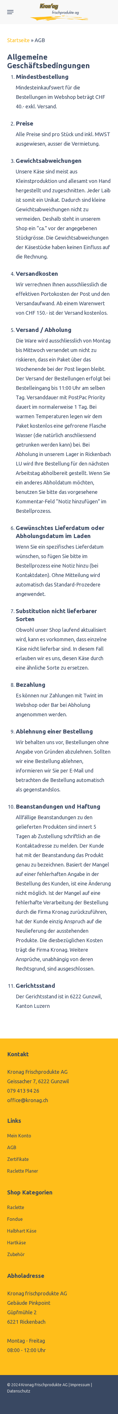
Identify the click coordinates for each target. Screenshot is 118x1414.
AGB (11, 1147)
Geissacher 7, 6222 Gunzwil (38, 1081)
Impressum (80, 1384)
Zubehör (16, 1254)
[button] (10, 12)
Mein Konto (19, 1135)
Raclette (15, 1207)
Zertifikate (18, 1159)
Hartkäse (16, 1242)
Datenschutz (18, 1391)
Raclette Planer (22, 1171)
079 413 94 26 (23, 1091)
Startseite (18, 40)
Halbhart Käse (21, 1230)
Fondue (15, 1219)
